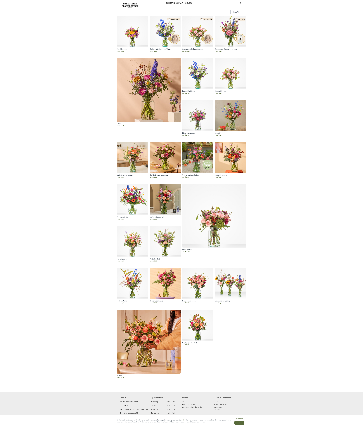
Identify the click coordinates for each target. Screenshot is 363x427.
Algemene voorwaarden (190, 402)
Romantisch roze (156, 301)
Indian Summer (221, 175)
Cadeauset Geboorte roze (192, 49)
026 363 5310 (128, 405)
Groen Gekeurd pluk (190, 175)
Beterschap (217, 407)
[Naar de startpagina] (130, 5)
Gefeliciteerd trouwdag (159, 175)
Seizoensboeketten (220, 404)
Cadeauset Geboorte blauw (160, 49)
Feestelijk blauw (188, 91)
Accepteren (239, 423)
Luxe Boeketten (218, 402)
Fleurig (218, 133)
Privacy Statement (188, 404)
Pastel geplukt (122, 259)
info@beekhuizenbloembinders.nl (136, 409)
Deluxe (119, 124)
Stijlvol (119, 376)
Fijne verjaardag (188, 133)
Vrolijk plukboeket (189, 343)
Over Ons (188, 3)
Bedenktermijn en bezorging (192, 407)
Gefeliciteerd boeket (125, 175)
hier (184, 420)
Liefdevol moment (157, 217)
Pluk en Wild (122, 301)
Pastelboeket (155, 259)
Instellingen (239, 419)
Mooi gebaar (187, 250)
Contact (179, 3)
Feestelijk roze (220, 91)
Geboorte (216, 410)
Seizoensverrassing (222, 301)
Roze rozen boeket (189, 301)
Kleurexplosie (122, 217)
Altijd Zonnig (122, 49)
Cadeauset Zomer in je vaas (226, 49)
